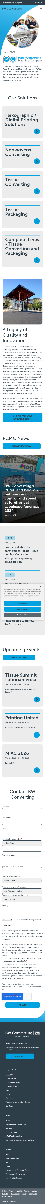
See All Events (19, 657)
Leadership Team (13, 1083)
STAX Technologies (14, 1136)
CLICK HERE (7, 920)
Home (5, 52)
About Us (10, 1075)
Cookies (4, 1191)
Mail (7, 1162)
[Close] (40, 586)
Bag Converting (12, 1158)
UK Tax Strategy (15, 1194)
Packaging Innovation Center (18, 1102)
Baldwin (9, 1128)
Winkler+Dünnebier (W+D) (17, 1124)
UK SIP (24, 1194)
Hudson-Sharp (12, 1132)
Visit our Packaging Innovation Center (22, 417)
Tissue (8, 1166)
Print (8, 1155)
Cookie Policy (21, 978)
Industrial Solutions (14, 1178)
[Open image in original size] (23, 1036)
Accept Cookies (22, 609)
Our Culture (11, 1079)
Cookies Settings (22, 615)
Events (8, 1094)
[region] (22, 602)
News (8, 1090)
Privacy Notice (11, 973)
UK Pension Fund (7, 1196)
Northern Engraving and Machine (20, 1140)
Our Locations (12, 1086)
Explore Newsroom (21, 446)
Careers (37, 3)
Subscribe (20, 1056)
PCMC (8, 1120)
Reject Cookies (22, 603)
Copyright (19, 1191)
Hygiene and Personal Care (17, 1170)
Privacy (11, 1191)
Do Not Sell (5, 1194)
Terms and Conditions (30, 1191)
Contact (9, 1106)
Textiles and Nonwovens (16, 1174)
